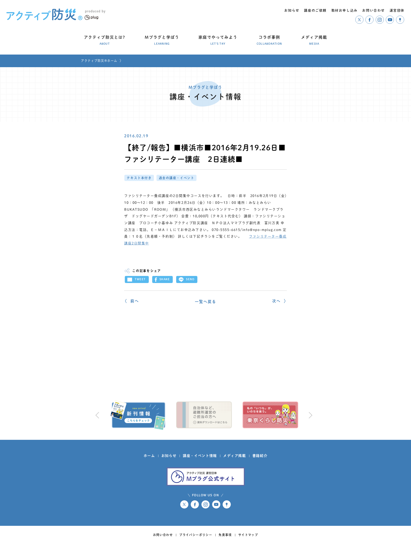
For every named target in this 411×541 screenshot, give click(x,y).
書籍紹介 (260, 455)
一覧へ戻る (205, 302)
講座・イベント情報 (200, 455)
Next (309, 415)
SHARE (164, 279)
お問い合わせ (163, 534)
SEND (190, 279)
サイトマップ (248, 534)
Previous (97, 415)
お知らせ (169, 455)
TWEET (140, 279)
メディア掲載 (234, 455)
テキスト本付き (139, 177)
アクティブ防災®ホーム (99, 60)
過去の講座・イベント (176, 177)
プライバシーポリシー (195, 534)
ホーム (149, 455)
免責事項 (225, 534)
